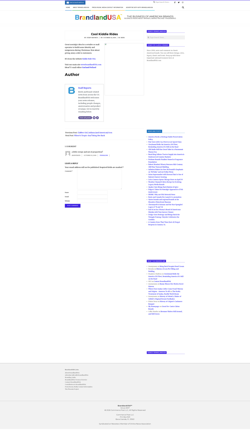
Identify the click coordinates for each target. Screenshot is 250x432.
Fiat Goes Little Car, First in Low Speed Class (165, 142)
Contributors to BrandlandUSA (75, 384)
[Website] (97, 117)
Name (67, 192)
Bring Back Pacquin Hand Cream (172, 266)
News (123, 37)
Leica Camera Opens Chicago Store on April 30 (165, 179)
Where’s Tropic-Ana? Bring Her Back (89, 135)
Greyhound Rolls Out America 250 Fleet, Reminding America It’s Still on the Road (165, 276)
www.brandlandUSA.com (91, 65)
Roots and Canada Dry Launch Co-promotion (164, 197)
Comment (69, 171)
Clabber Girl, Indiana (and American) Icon (95, 133)
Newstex (115, 424)
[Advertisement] (161, 95)
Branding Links (70, 377)
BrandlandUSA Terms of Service (76, 380)
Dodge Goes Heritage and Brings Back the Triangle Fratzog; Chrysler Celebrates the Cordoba (164, 217)
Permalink (104, 155)
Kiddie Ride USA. (89, 59)
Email (67, 197)
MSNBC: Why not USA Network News (161, 194)
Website (67, 201)
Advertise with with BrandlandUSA (76, 375)
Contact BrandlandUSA (162, 281)
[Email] (94, 117)
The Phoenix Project (72, 389)
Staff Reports (92, 37)
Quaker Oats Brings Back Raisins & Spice (163, 187)
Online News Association (140, 424)
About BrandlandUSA (72, 373)
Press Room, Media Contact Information (78, 387)
